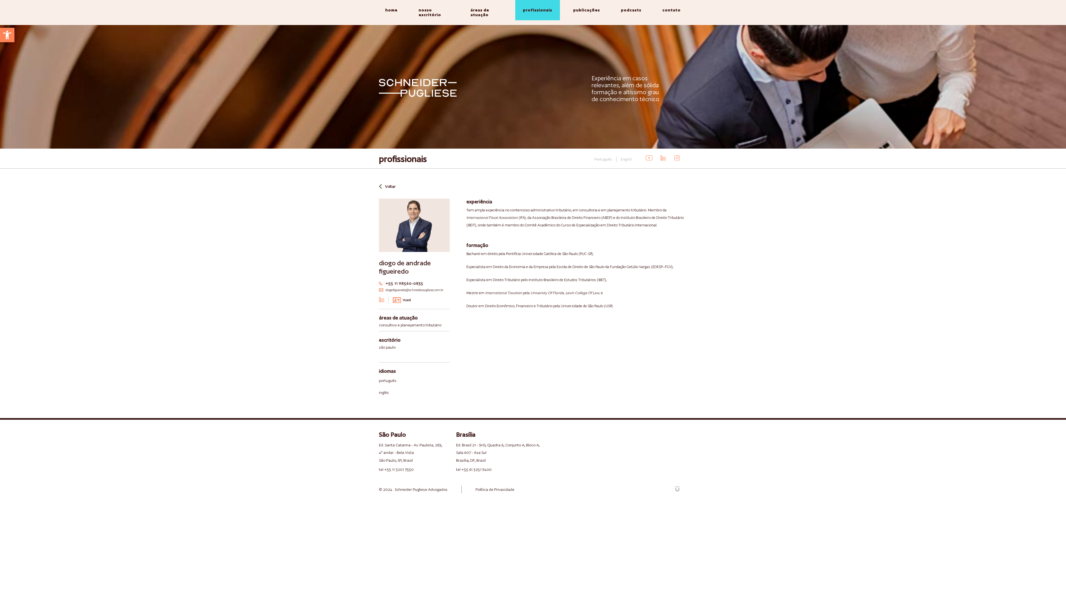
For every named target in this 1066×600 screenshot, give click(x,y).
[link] (7, 35)
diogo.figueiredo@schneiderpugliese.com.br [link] (414, 290)
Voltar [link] (390, 186)
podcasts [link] (631, 10)
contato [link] (671, 10)
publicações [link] (586, 10)
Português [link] (603, 159)
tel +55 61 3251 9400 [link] (474, 469)
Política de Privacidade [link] (495, 489)
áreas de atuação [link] (480, 12)
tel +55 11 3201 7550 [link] (396, 469)
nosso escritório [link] (430, 12)
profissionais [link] (537, 10)
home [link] (391, 10)
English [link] (626, 159)
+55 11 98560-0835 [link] (404, 283)
